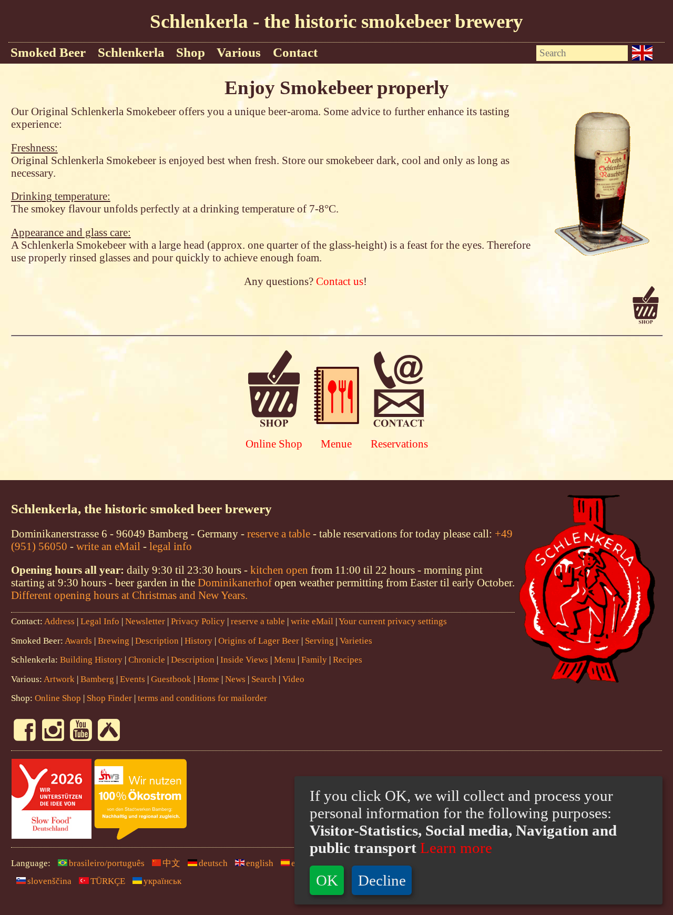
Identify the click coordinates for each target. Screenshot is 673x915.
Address (59, 621)
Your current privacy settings (393, 621)
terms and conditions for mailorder (202, 698)
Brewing (113, 641)
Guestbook (171, 679)
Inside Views (244, 660)
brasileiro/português (107, 863)
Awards (78, 641)
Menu (284, 660)
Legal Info (99, 621)
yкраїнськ (162, 881)
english (259, 863)
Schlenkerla (131, 52)
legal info (170, 546)
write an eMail (108, 546)
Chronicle (147, 660)
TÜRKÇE (107, 881)
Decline (382, 880)
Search (264, 679)
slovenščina (49, 881)
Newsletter (145, 621)
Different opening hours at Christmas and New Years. (129, 595)
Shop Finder (109, 698)
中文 (171, 863)
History (198, 641)
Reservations (399, 444)
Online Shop (274, 444)
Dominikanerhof (235, 582)
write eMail (312, 621)
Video (293, 679)
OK (327, 880)
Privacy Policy (198, 621)
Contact (295, 52)
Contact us (339, 281)
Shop (190, 52)
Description (157, 641)
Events (132, 679)
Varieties (356, 641)
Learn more (454, 847)
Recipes (347, 660)
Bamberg (97, 679)
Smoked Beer (48, 52)
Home (208, 679)
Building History (91, 660)
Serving (319, 641)
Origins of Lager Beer (258, 641)
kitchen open (280, 570)
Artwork (59, 679)
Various (239, 52)
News (235, 679)
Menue (336, 444)
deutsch (213, 863)
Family (314, 660)
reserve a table (278, 533)
